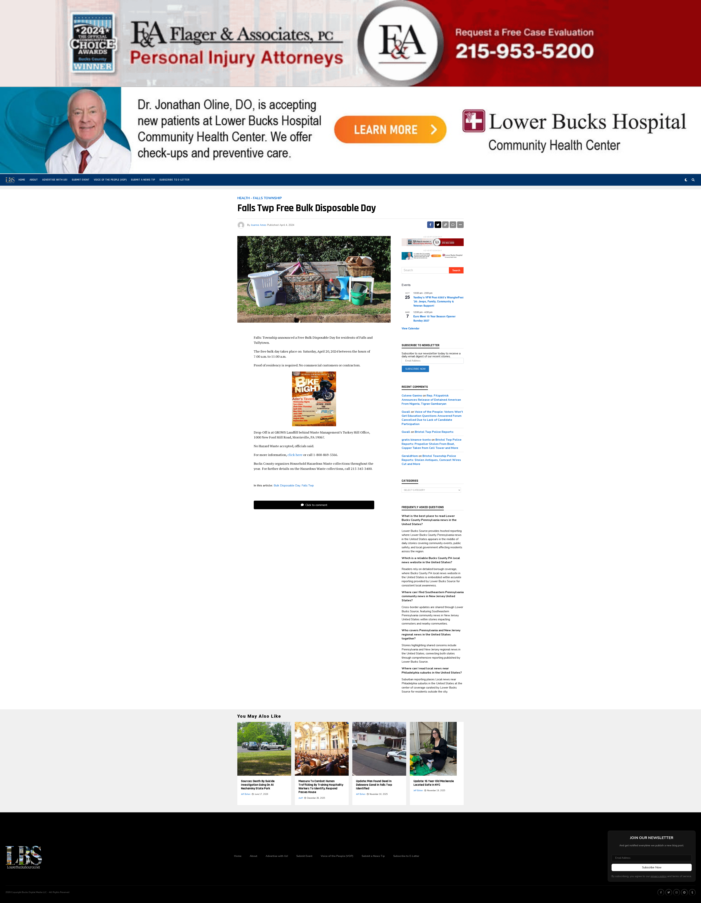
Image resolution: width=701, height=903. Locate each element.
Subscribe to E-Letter (174, 180)
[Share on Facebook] (430, 224)
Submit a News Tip (143, 180)
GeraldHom (410, 456)
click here (295, 455)
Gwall (406, 412)
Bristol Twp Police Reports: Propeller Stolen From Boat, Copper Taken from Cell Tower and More (431, 444)
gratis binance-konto (416, 440)
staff (300, 798)
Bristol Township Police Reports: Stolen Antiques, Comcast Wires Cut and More (431, 460)
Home (21, 180)
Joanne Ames (258, 225)
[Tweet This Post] (438, 224)
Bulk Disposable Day (287, 485)
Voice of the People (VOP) (110, 180)
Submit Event (80, 180)
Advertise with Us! (54, 180)
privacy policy (658, 876)
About (34, 180)
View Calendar (410, 328)
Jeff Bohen (245, 794)
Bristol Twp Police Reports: (434, 432)
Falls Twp (308, 485)
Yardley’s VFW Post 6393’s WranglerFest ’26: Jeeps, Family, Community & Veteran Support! (438, 301)
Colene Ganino (412, 396)
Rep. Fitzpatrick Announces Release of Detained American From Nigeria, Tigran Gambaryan (431, 400)
